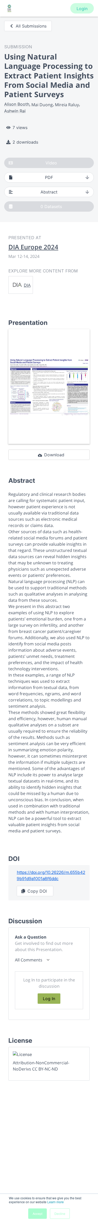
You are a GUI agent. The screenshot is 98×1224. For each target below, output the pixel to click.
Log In (49, 998)
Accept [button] (37, 1213)
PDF (49, 177)
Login (82, 8)
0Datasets (51, 206)
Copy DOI (37, 891)
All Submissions (31, 26)
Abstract (49, 192)
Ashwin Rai (15, 110)
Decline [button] (59, 1213)
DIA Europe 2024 (33, 247)
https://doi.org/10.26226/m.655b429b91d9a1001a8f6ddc (51, 875)
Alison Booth (16, 104)
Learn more (55, 1202)
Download (54, 454)
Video (51, 162)
